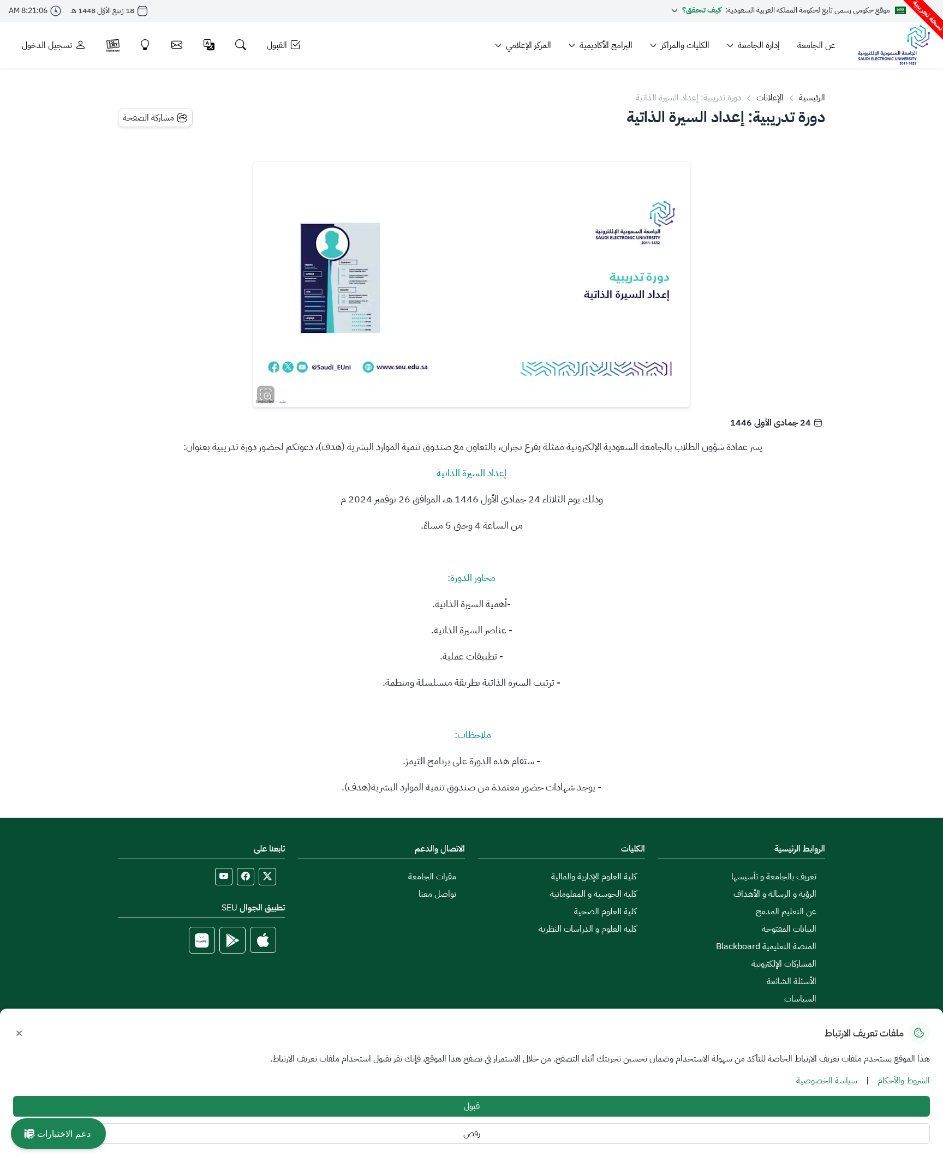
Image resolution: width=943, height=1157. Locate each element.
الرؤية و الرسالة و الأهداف (774, 894)
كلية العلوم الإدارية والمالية (593, 876)
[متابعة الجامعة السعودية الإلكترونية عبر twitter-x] (267, 876)
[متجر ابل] (263, 940)
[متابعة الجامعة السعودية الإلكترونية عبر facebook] (245, 876)
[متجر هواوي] (202, 940)
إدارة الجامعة (759, 45)
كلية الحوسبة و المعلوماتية (593, 894)
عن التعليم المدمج (786, 911)
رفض (471, 1133)
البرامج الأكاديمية (606, 45)
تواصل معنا (437, 894)
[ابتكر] (145, 45)
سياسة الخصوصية (826, 1080)
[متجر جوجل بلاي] (232, 940)
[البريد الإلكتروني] (177, 45)
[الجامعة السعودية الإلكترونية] (893, 45)
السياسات (800, 998)
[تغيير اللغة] (209, 45)
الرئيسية (812, 97)
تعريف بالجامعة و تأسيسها (773, 876)
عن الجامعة (816, 45)
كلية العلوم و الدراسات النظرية (587, 929)
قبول (472, 1106)
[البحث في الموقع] (241, 45)
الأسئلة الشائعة (791, 981)
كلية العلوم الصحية (605, 911)
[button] (58, 1133)
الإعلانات (770, 97)
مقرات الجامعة (432, 876)
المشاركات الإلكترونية (783, 963)
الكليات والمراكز (685, 45)
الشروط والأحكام (904, 1080)
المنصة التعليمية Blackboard (766, 946)
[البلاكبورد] (113, 45)
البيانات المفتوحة (789, 929)
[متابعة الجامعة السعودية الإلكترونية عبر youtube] (223, 876)
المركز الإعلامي (528, 45)
